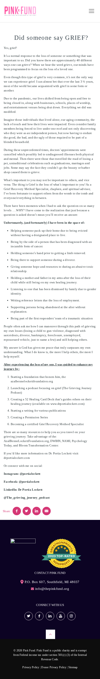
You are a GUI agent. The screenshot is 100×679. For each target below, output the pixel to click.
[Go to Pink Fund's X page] (28, 616)
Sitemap (73, 667)
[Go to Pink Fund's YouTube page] (61, 616)
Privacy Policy (30, 667)
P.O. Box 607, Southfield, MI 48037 (52, 582)
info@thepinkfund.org (52, 589)
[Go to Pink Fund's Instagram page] (71, 616)
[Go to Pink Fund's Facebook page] (39, 616)
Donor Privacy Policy (53, 667)
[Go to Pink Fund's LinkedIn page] (50, 616)
